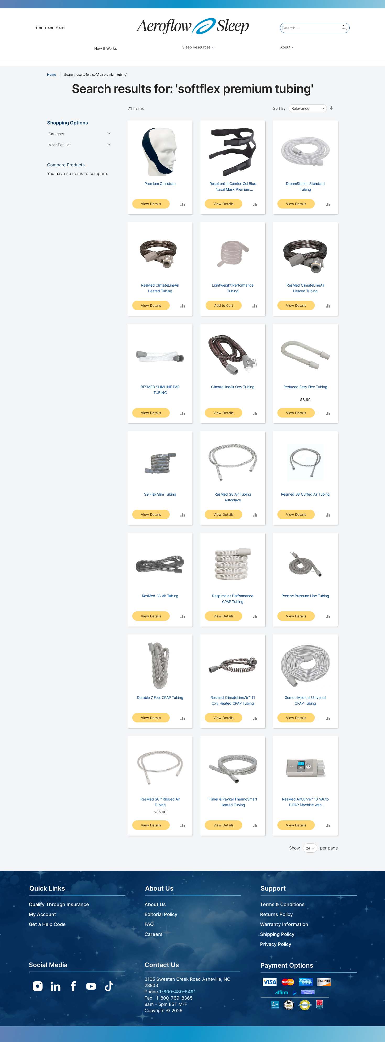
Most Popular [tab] (59, 144)
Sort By (279, 108)
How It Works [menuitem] (105, 48)
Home (52, 74)
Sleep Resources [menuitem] (197, 47)
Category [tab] (56, 133)
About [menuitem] (286, 47)
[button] (182, 204)
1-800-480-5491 (50, 28)
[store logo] (192, 24)
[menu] (192, 48)
